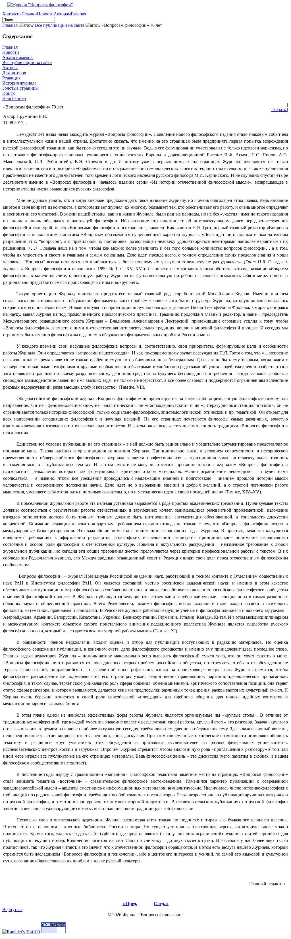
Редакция (11, 77)
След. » (161, 903)
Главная (78, 13)
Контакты (12, 13)
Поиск (8, 93)
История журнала (19, 83)
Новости (45, 13)
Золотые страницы (20, 88)
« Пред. (129, 903)
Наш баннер (14, 98)
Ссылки (29, 13)
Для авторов (14, 72)
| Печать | (279, 107)
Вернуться (12, 909)
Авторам (62, 13)
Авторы (10, 67)
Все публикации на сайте (59, 25)
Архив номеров (17, 57)
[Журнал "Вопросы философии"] (37, 4)
